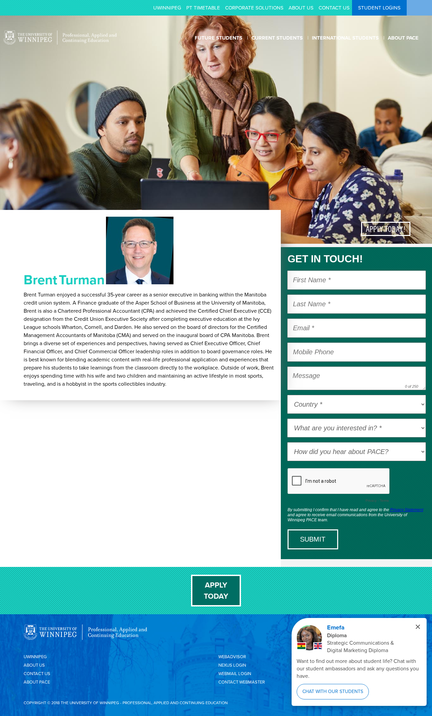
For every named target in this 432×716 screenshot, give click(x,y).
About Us (301, 7)
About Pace (37, 682)
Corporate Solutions (254, 7)
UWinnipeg (167, 7)
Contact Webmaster (241, 682)
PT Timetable (203, 7)
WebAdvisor (232, 656)
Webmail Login (234, 673)
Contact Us (334, 7)
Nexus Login (232, 665)
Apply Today (216, 590)
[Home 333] (60, 43)
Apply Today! (386, 229)
